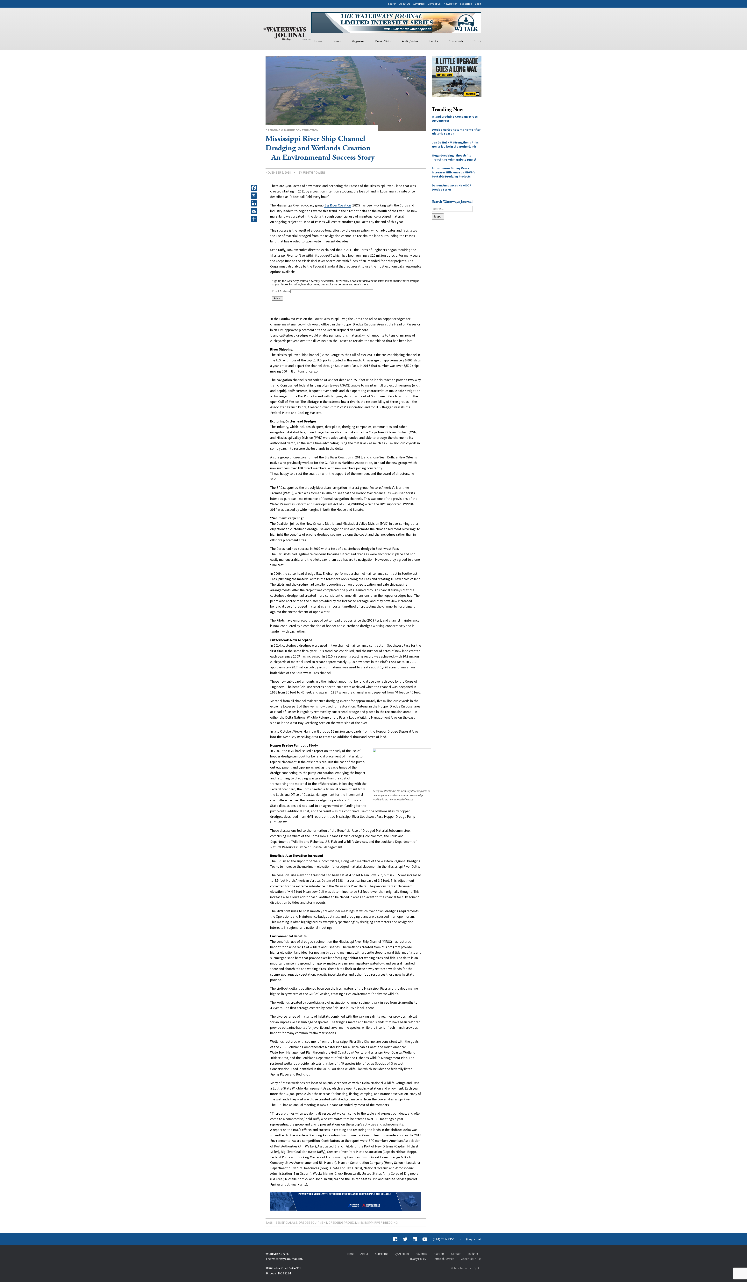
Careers (439, 1254)
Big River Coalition (337, 205)
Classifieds (456, 41)
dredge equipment (313, 1222)
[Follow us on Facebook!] (395, 1239)
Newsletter (450, 3)
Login (478, 3)
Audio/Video (410, 41)
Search (392, 3)
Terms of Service (443, 1259)
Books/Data (383, 41)
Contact (456, 1254)
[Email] (254, 211)
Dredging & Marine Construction (292, 130)
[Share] (254, 219)
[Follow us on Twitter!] (405, 1239)
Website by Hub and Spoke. (466, 1268)
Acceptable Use (471, 1259)
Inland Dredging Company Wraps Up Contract (455, 118)
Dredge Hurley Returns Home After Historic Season (456, 132)
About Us (404, 3)
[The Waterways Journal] (287, 33)
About (364, 1254)
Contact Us (434, 3)
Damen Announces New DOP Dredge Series (451, 187)
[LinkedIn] (254, 203)
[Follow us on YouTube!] (424, 1239)
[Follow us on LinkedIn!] (415, 1239)
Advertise (419, 3)
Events (433, 41)
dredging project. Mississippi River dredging (363, 1222)
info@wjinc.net (470, 1239)
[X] (254, 195)
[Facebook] (254, 188)
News (337, 41)
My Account (402, 1254)
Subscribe (466, 3)
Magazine (358, 41)
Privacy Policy (417, 1259)
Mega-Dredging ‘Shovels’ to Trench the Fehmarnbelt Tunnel (454, 157)
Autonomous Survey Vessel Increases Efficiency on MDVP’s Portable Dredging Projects (453, 172)
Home (318, 41)
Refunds (473, 1254)
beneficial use (286, 1222)
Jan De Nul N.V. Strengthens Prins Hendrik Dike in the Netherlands (455, 144)
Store (477, 41)
